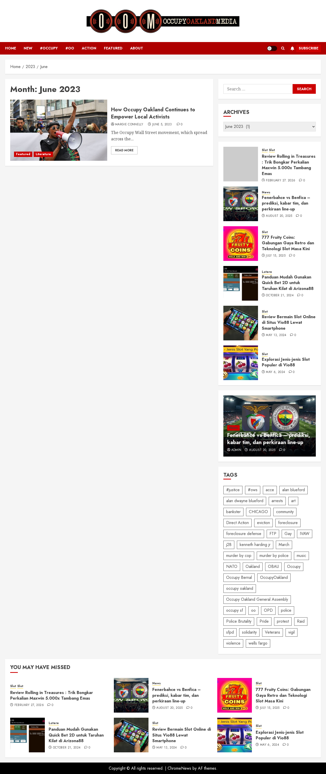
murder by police (274, 555)
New (28, 48)
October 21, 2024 (280, 295)
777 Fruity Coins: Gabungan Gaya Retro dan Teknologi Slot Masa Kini (288, 243)
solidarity (249, 632)
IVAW (304, 534)
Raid (301, 621)
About (136, 48)
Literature (43, 154)
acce (270, 490)
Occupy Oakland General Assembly (257, 599)
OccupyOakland (274, 577)
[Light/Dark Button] (272, 48)
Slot (265, 150)
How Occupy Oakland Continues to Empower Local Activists (153, 113)
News (266, 192)
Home (10, 48)
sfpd (230, 632)
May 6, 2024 (275, 372)
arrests (277, 501)
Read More (124, 150)
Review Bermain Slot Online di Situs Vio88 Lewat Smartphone (289, 322)
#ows (252, 490)
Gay (288, 534)
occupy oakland (239, 588)
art (293, 501)
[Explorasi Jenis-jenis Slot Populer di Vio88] (240, 362)
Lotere (267, 272)
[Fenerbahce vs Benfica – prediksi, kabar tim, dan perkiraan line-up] (240, 203)
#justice (233, 490)
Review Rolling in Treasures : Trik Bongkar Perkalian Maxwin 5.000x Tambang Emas (289, 164)
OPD (268, 610)
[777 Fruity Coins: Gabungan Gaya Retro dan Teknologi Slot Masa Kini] (240, 243)
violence (233, 643)
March (284, 545)
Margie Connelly (129, 125)
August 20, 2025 (279, 216)
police (286, 610)
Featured (113, 48)
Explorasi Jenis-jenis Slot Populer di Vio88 (286, 362)
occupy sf (234, 610)
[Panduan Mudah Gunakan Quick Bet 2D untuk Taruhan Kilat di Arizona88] (240, 283)
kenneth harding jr (255, 545)
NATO (231, 566)
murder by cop (238, 555)
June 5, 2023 (162, 125)
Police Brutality (238, 621)
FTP (272, 534)
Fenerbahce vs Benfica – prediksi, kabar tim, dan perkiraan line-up (286, 203)
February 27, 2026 (280, 181)
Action (89, 48)
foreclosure (288, 523)
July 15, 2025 (276, 256)
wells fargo (258, 643)
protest (283, 621)
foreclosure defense (243, 534)
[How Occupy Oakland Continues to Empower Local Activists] (58, 130)
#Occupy (49, 48)
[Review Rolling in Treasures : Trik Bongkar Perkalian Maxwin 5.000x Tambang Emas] (240, 164)
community (285, 512)
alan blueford (293, 490)
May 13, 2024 (276, 335)
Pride (264, 621)
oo (253, 610)
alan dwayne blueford (244, 501)
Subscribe (308, 48)
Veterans (272, 632)
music (301, 555)
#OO (69, 48)
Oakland (253, 566)
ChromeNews (179, 768)
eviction (263, 523)
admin (236, 450)
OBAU (273, 566)
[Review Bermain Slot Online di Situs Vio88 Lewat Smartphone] (240, 323)
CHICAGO (258, 512)
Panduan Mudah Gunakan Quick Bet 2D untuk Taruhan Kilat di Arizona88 (288, 282)
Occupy (294, 566)
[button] (283, 48)
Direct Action (237, 523)
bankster (233, 512)
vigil (291, 632)
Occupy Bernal (239, 577)
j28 (229, 545)
